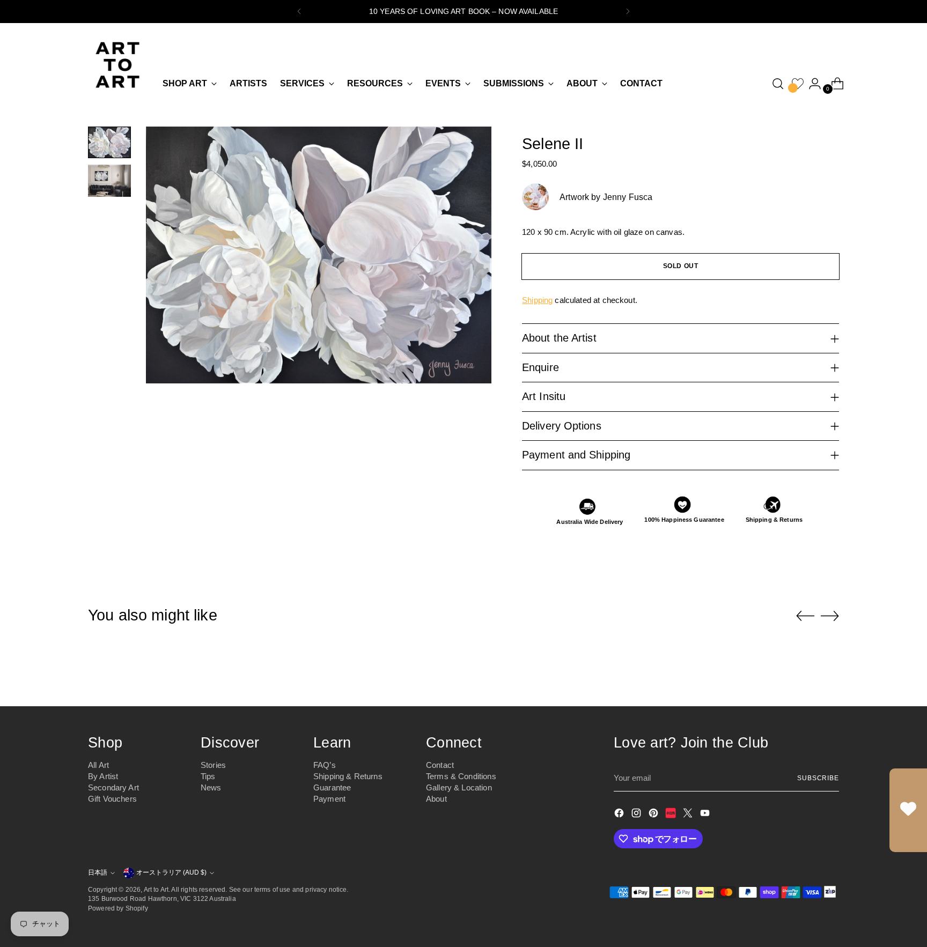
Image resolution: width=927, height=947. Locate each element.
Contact (440, 765)
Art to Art (156, 889)
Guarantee (332, 787)
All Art (98, 765)
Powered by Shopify (118, 908)
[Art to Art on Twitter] (688, 815)
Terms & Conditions (461, 776)
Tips (208, 776)
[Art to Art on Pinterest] (654, 815)
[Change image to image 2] (109, 180)
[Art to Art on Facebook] (620, 815)
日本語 (97, 872)
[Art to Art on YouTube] (706, 815)
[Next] (627, 11)
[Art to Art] (117, 64)
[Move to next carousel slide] (830, 615)
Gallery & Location (459, 787)
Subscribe (818, 777)
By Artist (103, 776)
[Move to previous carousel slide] (805, 616)
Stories (213, 765)
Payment (329, 798)
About (436, 798)
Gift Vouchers (112, 798)
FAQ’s (324, 765)
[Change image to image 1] (109, 142)
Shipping (537, 300)
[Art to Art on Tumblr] (671, 815)
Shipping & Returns (347, 776)
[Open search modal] (778, 83)
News (211, 787)
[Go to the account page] (810, 83)
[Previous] (299, 11)
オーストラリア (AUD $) (171, 872)
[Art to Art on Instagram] (637, 815)
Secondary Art (113, 787)
